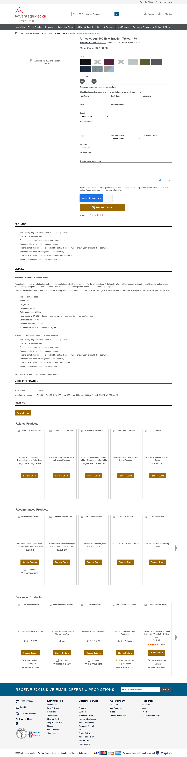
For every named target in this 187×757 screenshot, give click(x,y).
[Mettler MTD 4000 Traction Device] (157, 442)
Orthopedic (89, 27)
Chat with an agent (28, 713)
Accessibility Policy (86, 736)
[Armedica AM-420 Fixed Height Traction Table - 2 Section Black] (61, 528)
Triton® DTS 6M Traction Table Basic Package (125, 458)
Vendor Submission (118, 715)
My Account (52, 704)
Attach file (166, 180)
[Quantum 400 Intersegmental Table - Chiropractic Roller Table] (93, 442)
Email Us (23, 707)
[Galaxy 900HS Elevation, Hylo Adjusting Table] (93, 528)
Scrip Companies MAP (151, 715)
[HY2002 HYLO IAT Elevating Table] (157, 528)
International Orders (87, 722)
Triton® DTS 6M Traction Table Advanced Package (61, 458)
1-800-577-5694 (165, 2)
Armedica (137, 42)
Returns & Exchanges (87, 719)
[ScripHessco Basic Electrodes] (30, 616)
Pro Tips (145, 711)
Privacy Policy (84, 733)
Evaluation (50, 27)
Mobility (78, 27)
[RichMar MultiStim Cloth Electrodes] (125, 616)
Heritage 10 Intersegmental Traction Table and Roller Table (29, 458)
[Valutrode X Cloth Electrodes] (93, 616)
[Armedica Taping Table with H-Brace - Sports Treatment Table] (30, 528)
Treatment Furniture (142, 27)
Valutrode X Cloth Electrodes (93, 631)
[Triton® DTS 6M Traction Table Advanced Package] (61, 442)
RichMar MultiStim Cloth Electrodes (125, 632)
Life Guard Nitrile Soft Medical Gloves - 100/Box (62, 632)
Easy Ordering (53, 708)
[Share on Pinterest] (100, 215)
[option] (85, 62)
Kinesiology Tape (65, 27)
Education (146, 704)
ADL (155, 27)
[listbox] (126, 65)
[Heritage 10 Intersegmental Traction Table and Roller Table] (30, 442)
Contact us (83, 704)
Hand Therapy (123, 27)
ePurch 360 (51, 733)
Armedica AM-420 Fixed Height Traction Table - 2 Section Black (61, 545)
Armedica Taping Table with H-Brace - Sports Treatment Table (30, 545)
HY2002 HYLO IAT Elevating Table (157, 545)
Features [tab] (21, 223)
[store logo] (30, 14)
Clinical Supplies (35, 27)
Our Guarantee (116, 708)
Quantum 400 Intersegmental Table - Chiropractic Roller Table (93, 458)
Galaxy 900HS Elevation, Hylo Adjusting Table (93, 545)
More (167, 27)
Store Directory (53, 729)
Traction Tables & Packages (58, 33)
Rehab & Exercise (105, 27)
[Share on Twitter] (95, 215)
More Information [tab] (26, 381)
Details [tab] (19, 268)
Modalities (20, 27)
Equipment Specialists (87, 726)
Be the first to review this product (93, 42)
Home (21, 33)
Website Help (84, 740)
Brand (161, 27)
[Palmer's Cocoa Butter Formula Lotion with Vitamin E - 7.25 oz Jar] (156, 616)
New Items (51, 711)
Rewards (82, 708)
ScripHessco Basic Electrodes (30, 631)
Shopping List (52, 715)
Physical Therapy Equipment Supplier (53, 753)
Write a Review (23, 413)
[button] (145, 14)
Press (112, 711)
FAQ (80, 729)
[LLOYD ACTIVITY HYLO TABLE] (125, 528)
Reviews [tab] (20, 402)
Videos (144, 708)
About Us (114, 704)
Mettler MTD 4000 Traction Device (157, 458)
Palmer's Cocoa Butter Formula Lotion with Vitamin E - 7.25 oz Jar (156, 634)
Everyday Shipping (147, 2)
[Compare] (160, 14)
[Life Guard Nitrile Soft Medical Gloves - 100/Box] (62, 616)
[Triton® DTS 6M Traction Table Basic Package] (125, 442)
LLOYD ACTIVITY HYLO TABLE (125, 543)
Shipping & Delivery (86, 715)
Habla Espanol (84, 744)
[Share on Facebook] (90, 215)
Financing (51, 726)
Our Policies (83, 711)
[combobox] (95, 14)
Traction (43, 33)
